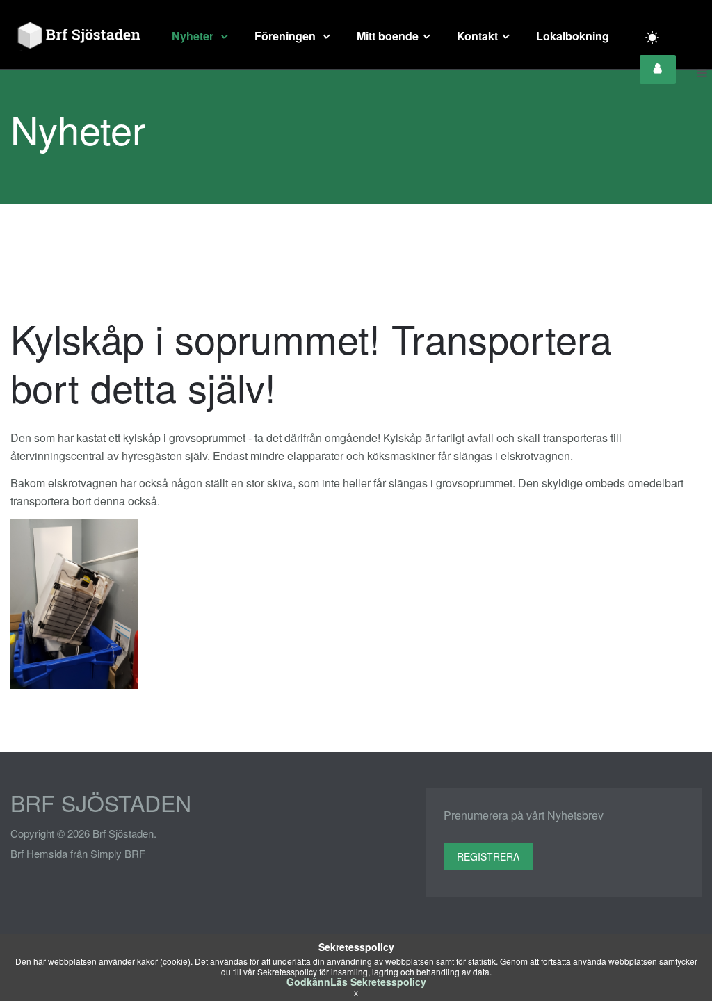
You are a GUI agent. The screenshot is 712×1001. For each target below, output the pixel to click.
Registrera (488, 856)
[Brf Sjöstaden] (77, 36)
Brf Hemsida (38, 853)
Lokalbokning (572, 36)
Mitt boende (388, 36)
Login (658, 69)
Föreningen (286, 36)
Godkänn (308, 981)
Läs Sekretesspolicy (378, 981)
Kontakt (477, 36)
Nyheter (194, 36)
